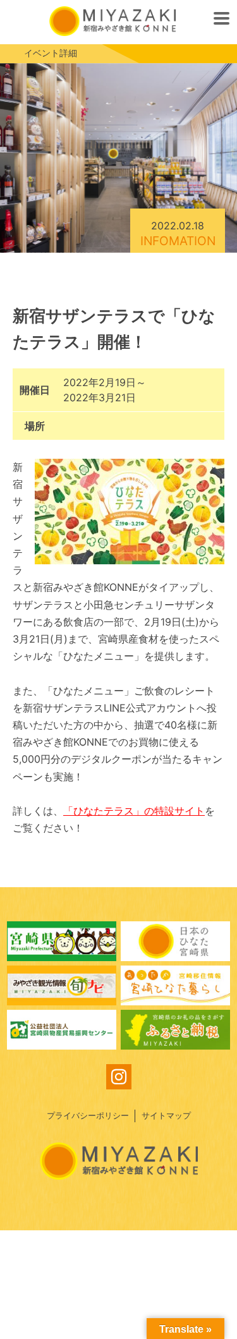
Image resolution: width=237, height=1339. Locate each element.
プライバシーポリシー (88, 1115)
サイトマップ (166, 1115)
